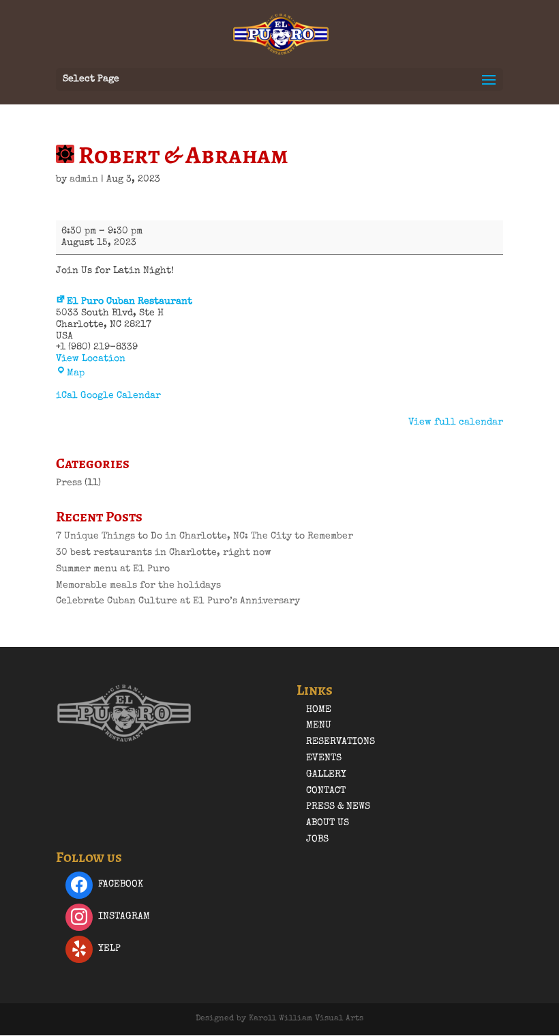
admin (84, 179)
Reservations (340, 742)
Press (69, 483)
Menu (318, 725)
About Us (327, 823)
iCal (67, 396)
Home (318, 710)
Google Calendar (120, 396)
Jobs (317, 839)
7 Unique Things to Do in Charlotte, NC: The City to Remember (204, 536)
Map (76, 373)
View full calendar (455, 422)
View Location (90, 359)
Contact (326, 791)
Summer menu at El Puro (113, 569)
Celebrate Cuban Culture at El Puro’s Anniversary (178, 601)
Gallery (326, 774)
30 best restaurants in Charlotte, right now (163, 553)
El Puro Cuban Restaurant (129, 301)
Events (324, 758)
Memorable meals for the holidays (138, 585)
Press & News (338, 806)
